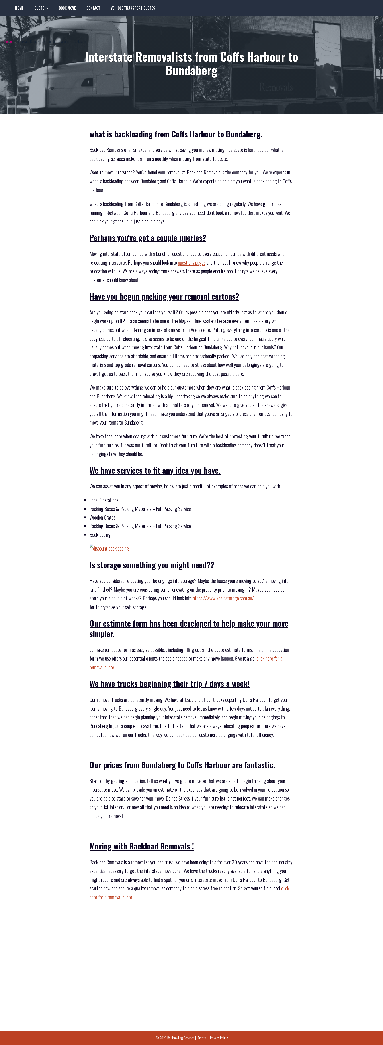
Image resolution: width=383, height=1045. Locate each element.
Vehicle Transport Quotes (133, 8)
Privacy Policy (219, 1038)
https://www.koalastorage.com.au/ (223, 598)
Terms (202, 1038)
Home (19, 8)
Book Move (67, 8)
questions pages (191, 262)
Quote (39, 8)
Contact (93, 8)
